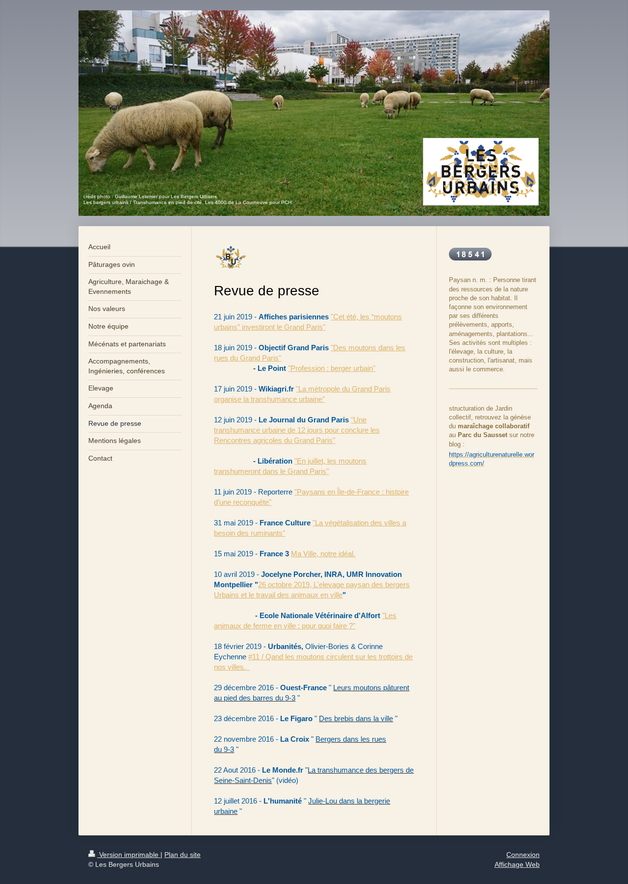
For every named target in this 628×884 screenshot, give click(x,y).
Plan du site (182, 854)
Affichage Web (517, 864)
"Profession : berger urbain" (331, 368)
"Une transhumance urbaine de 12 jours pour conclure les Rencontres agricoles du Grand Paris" (297, 430)
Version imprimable (128, 854)
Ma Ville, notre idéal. (323, 553)
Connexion (523, 854)
